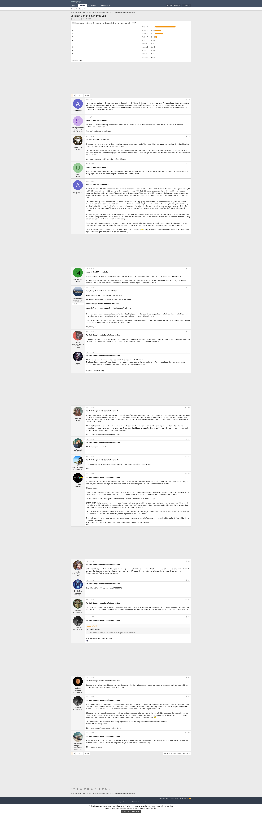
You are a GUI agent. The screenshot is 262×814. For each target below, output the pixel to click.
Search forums (84, 9)
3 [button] (145, 30)
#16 (189, 599)
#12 (189, 456)
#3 (189, 136)
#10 (189, 407)
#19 (189, 696)
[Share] (186, 100)
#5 (189, 181)
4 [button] (145, 34)
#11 (189, 439)
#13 (189, 474)
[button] (98, 5)
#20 (189, 733)
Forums (82, 5)
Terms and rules (163, 798)
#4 (189, 164)
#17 (189, 617)
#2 (189, 117)
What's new (92, 5)
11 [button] (145, 27)
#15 (189, 580)
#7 (189, 287)
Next (86, 95)
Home (74, 5)
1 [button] (145, 37)
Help (181, 798)
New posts (74, 9)
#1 (189, 99)
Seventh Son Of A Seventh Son (132, 103)
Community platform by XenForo (131, 802)
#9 (189, 352)
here (120, 295)
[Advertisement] (131, 78)
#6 (189, 268)
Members (104, 5)
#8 (189, 331)
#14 (189, 561)
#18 (189, 677)
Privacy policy (174, 798)
